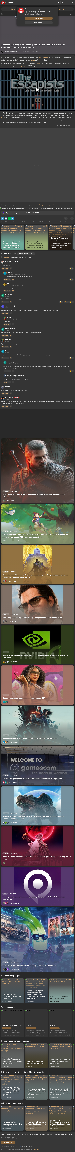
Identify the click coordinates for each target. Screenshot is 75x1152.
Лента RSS (64, 1134)
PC (3, 221)
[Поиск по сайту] (58, 2)
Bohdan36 (8, 295)
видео (53, 221)
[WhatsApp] (9, 218)
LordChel (10, 317)
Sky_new (10, 272)
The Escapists (43, 58)
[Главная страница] (7, 2)
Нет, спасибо (38, 23)
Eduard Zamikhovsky (11, 52)
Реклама (10, 1134)
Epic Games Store (62, 221)
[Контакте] (6, 218)
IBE (8, 283)
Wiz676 (7, 386)
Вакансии (28, 1134)
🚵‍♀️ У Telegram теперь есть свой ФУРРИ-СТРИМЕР (21, 213)
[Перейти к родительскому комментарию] (2, 272)
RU (71, 1134)
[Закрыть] (72, 2)
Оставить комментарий (12, 541)
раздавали (23, 66)
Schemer (8, 351)
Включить (36, 1149)
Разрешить (39, 18)
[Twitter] (12, 218)
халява (46, 221)
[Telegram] (2, 218)
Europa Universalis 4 (46, 205)
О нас (15, 1134)
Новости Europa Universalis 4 (16, 221)
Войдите (6, 257)
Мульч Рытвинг (10, 328)
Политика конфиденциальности (49, 1134)
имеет (37, 64)
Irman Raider (9, 397)
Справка (3, 1134)
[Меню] (67, 2)
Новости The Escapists (34, 221)
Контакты (35, 1134)
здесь (33, 60)
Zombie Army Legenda (12, 261)
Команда (21, 1134)
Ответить (5, 268)
